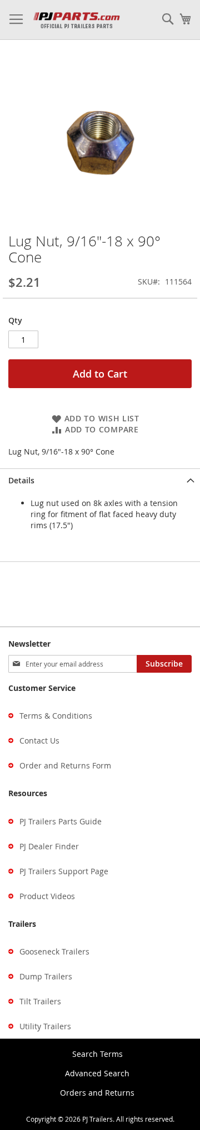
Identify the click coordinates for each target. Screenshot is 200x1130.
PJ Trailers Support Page (63, 871)
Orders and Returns (97, 1092)
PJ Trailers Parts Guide (60, 821)
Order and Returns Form (65, 765)
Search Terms (97, 1054)
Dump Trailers (45, 976)
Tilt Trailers (40, 1001)
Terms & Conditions (55, 715)
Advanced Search (97, 1073)
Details (21, 480)
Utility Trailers (45, 1026)
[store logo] (76, 20)
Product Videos (47, 896)
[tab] (100, 480)
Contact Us (39, 740)
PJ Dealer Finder (49, 846)
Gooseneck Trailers (54, 951)
